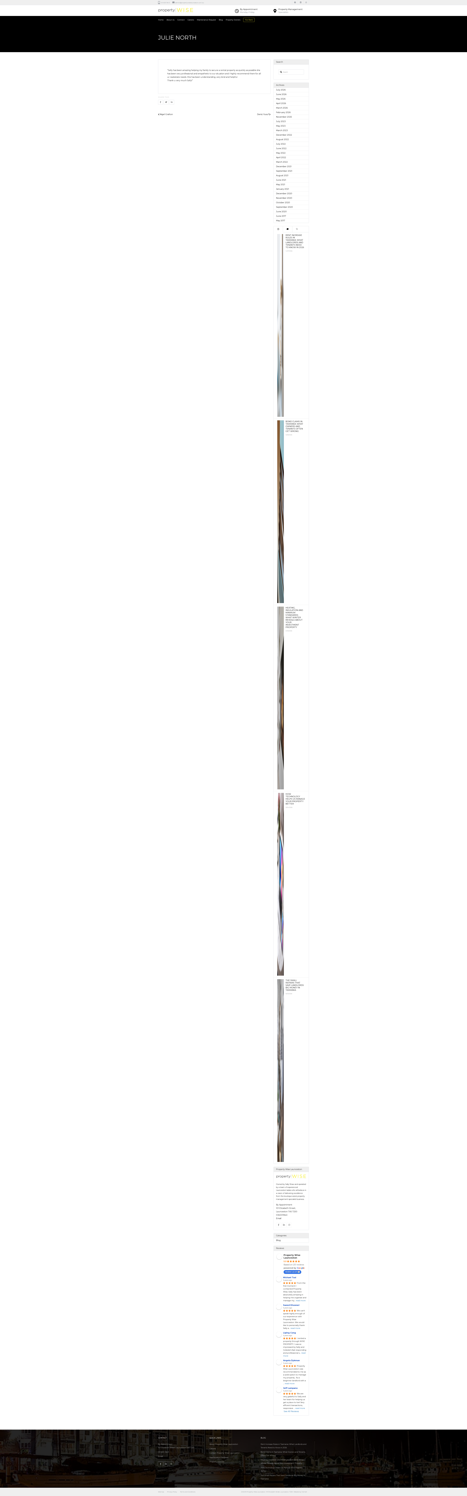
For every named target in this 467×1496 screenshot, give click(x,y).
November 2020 (284, 198)
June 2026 (281, 94)
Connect (181, 20)
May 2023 (281, 126)
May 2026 (280, 99)
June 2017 (281, 216)
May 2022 (281, 153)
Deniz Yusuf (263, 114)
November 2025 (284, 117)
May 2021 (280, 184)
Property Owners (233, 20)
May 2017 (280, 220)
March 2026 (282, 108)
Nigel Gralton (166, 114)
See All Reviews (291, 1411)
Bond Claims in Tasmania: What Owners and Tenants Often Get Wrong (294, 426)
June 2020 (281, 211)
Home (161, 20)
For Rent (249, 20)
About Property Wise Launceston (223, 1444)
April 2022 (281, 157)
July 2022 (281, 144)
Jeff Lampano (290, 1388)
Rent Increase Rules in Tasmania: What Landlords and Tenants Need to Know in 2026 (295, 241)
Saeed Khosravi (291, 1305)
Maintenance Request (206, 20)
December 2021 (284, 166)
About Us (170, 20)
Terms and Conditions (187, 1492)
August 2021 (282, 175)
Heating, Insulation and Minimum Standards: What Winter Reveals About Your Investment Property (294, 617)
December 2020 (284, 193)
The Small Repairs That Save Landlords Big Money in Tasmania (295, 985)
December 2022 (284, 135)
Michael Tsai (289, 1277)
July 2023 (281, 121)
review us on (291, 1272)
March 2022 (282, 162)
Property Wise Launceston (292, 1256)
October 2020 (283, 202)
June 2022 (281, 148)
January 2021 (282, 189)
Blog (221, 20)
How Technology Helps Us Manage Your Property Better (295, 799)
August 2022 (282, 139)
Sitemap (161, 1492)
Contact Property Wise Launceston (224, 1453)
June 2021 (281, 180)
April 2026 (281, 103)
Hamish (304, 1492)
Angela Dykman (291, 1360)
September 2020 (284, 207)
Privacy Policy (172, 1492)
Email (278, 1218)
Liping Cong (289, 1333)
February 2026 (283, 112)
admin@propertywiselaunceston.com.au (189, 3)
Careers (191, 20)
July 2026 (281, 90)
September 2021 (284, 171)
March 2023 (282, 130)
